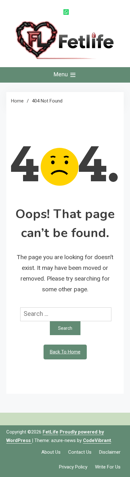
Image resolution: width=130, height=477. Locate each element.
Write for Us (108, 467)
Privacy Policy (73, 467)
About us (51, 452)
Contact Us (80, 452)
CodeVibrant (97, 440)
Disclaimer (110, 452)
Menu (61, 74)
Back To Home (65, 352)
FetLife (50, 432)
